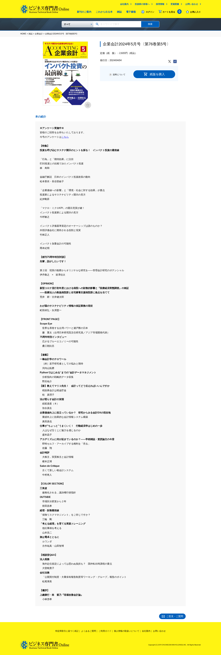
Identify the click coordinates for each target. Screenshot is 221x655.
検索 (150, 24)
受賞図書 (175, 4)
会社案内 (124, 4)
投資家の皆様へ (142, 4)
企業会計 (39, 34)
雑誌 (119, 12)
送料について (119, 74)
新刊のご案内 (84, 12)
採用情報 (160, 4)
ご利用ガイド (105, 631)
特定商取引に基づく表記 (66, 631)
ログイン (150, 12)
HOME (23, 34)
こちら (65, 137)
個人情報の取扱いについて (126, 631)
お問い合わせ (191, 4)
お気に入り (195, 12)
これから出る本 (104, 12)
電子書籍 (131, 12)
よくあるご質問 (88, 631)
